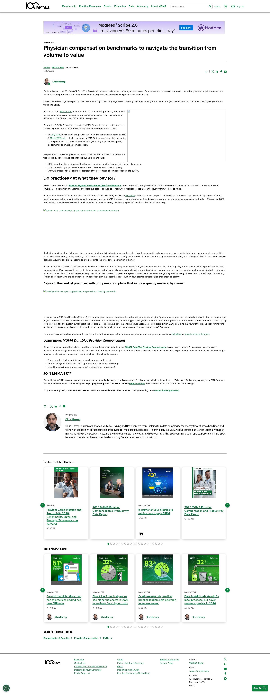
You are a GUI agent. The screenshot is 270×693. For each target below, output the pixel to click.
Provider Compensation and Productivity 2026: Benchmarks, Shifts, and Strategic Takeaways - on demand (64, 517)
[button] (225, 6)
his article (130, 195)
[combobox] (189, 6)
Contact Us (79, 663)
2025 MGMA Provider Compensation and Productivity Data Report (203, 511)
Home (46, 67)
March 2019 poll (58, 138)
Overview (79, 659)
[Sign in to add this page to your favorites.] (206, 71)
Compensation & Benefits (56, 638)
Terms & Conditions (169, 659)
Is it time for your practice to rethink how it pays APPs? (155, 511)
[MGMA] (37, 6)
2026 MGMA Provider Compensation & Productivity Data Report (111, 511)
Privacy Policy (166, 663)
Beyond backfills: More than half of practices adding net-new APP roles (64, 600)
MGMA (64, 111)
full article (177, 334)
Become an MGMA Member (87, 669)
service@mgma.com (199, 671)
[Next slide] (227, 505)
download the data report (197, 334)
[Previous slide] (42, 505)
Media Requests (82, 673)
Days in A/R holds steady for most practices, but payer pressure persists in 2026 (201, 600)
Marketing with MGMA (128, 669)
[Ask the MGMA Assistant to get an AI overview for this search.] (260, 688)
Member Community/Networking (133, 673)
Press (119, 666)
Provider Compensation (86, 638)
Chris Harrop (59, 81)
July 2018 (55, 134)
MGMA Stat (58, 67)
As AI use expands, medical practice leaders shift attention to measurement (157, 600)
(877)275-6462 (196, 663)
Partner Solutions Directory (130, 663)
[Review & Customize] (6, 688)
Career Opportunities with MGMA (90, 666)
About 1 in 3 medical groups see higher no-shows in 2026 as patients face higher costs (110, 600)
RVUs (106, 638)
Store (119, 659)
